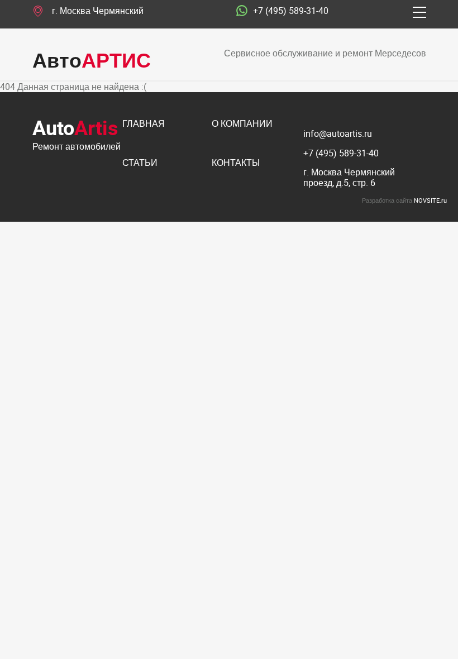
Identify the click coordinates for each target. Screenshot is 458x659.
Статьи (140, 163)
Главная (143, 124)
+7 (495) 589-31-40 (290, 11)
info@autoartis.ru (337, 133)
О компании (242, 124)
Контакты (236, 163)
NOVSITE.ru (430, 200)
